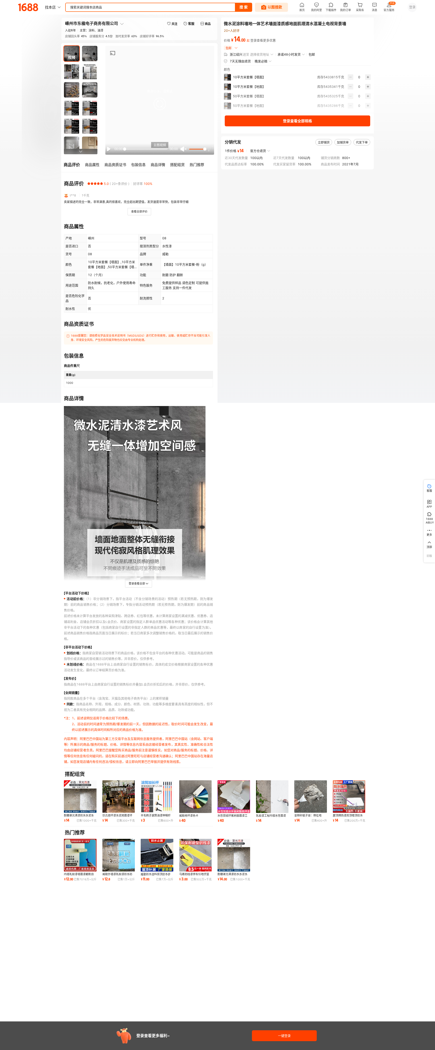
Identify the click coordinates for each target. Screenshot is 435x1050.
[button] (160, 104)
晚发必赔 (261, 61)
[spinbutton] (359, 77)
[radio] (88, 183)
